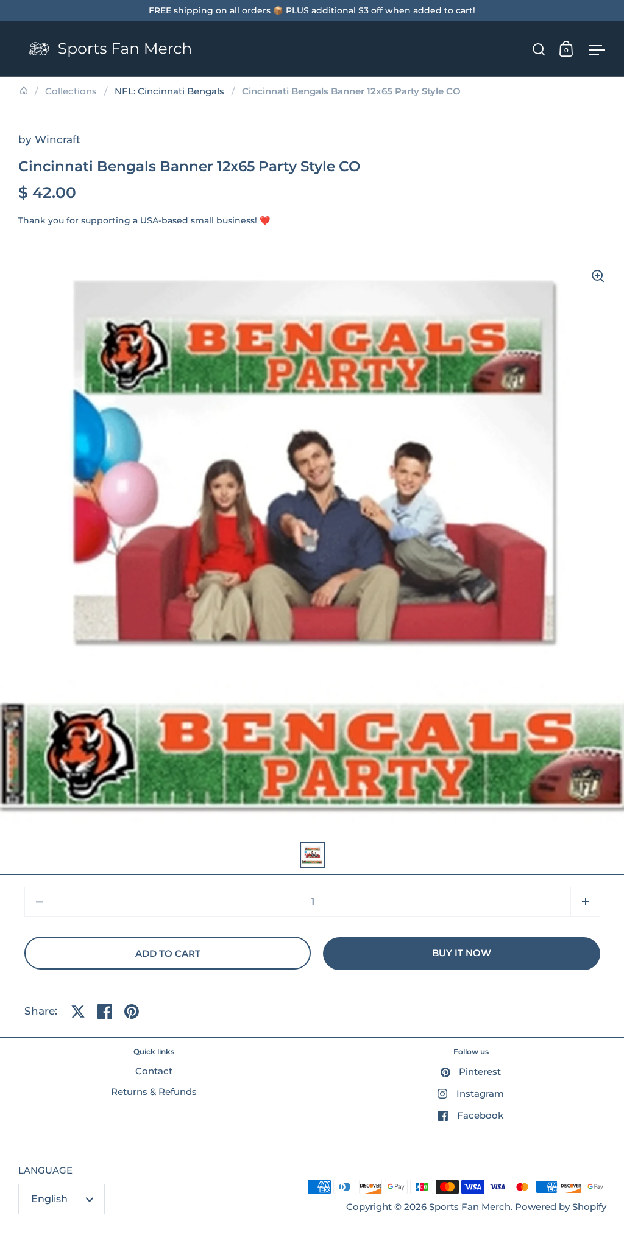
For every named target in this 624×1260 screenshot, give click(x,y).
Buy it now (461, 953)
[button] (585, 902)
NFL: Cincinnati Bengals (169, 91)
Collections (71, 91)
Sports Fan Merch (470, 1207)
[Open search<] (539, 49)
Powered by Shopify (560, 1207)
